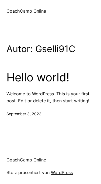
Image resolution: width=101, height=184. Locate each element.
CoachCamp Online (26, 11)
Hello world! (37, 77)
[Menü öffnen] (91, 11)
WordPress (62, 172)
